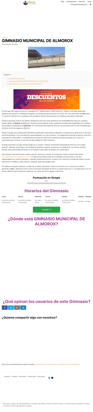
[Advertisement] (46, 19)
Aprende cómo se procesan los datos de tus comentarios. (58, 364)
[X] (52, 378)
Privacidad (22, 376)
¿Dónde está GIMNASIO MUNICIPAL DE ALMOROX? (27, 81)
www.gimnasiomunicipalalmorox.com (16, 157)
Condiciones (32, 376)
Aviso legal (41, 376)
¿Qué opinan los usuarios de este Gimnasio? (24, 84)
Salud (89, 1)
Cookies (14, 376)
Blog (62, 1)
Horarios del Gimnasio (16, 79)
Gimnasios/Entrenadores (78, 4)
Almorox (5, 37)
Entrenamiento (71, 1)
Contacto (7, 376)
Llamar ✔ (46, 209)
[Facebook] (49, 378)
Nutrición (82, 1)
